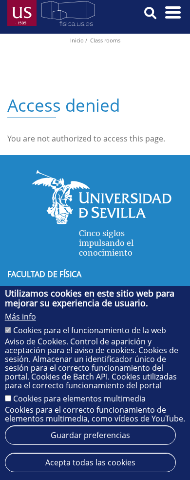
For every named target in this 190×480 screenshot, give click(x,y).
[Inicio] (68, 15)
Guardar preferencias (90, 435)
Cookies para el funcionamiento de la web (89, 330)
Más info (20, 316)
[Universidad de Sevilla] (101, 221)
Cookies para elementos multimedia (79, 398)
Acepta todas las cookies (90, 462)
